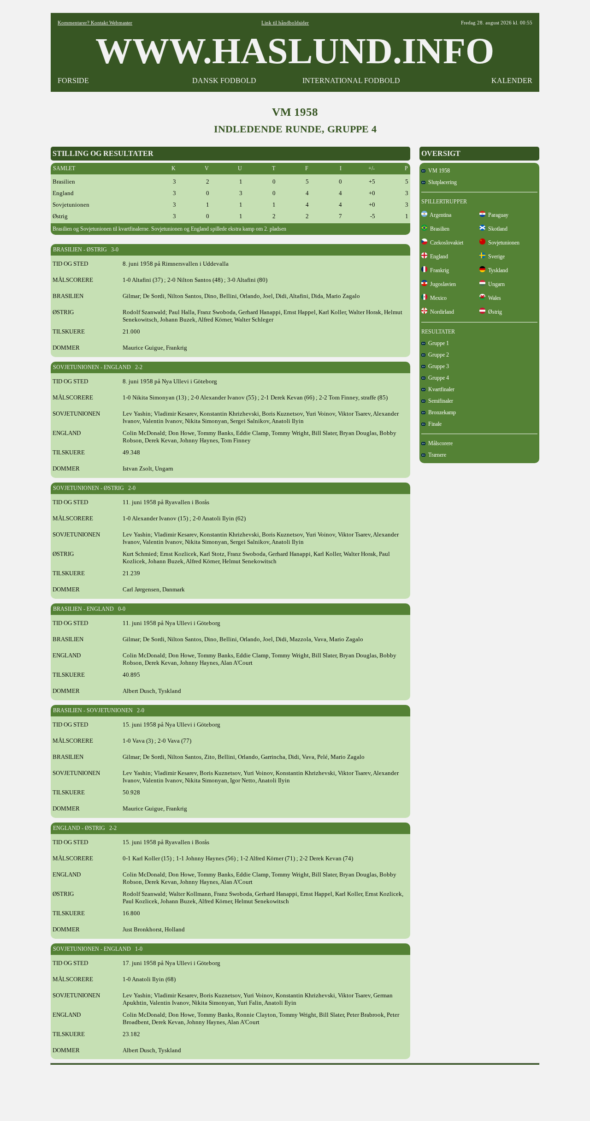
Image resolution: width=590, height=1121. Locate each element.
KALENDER (511, 80)
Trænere (435, 455)
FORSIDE (73, 80)
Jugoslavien (441, 284)
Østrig (493, 312)
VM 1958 (437, 170)
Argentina (439, 215)
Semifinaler (439, 401)
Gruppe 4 (437, 378)
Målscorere (439, 443)
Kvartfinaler (439, 389)
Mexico (437, 298)
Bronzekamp (440, 412)
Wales (493, 298)
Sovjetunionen (502, 242)
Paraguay (496, 215)
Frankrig (438, 270)
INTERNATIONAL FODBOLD (351, 80)
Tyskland (496, 270)
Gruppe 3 (437, 366)
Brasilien (438, 229)
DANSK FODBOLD (224, 80)
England (437, 256)
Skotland (496, 229)
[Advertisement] (295, 1089)
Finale (433, 424)
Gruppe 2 (437, 355)
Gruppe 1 (437, 343)
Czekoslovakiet (445, 242)
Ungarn (495, 284)
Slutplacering (441, 182)
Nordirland (440, 312)
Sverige (495, 256)
